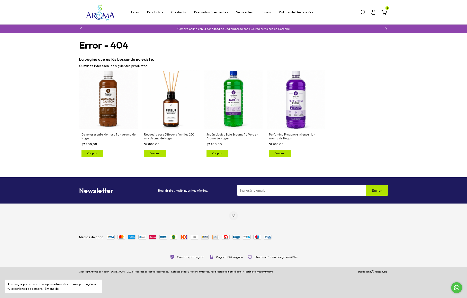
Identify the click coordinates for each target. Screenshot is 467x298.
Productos (155, 12)
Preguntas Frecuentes (211, 12)
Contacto (178, 12)
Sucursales (244, 12)
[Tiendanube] (373, 272)
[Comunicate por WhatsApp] (456, 287)
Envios (266, 12)
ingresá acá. (234, 271)
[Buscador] (362, 12)
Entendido (52, 288)
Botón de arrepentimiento (259, 271)
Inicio (135, 12)
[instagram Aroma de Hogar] (233, 215)
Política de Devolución (296, 12)
